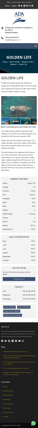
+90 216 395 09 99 (28, 291)
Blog (23, 2)
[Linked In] (24, 6)
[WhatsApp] (23, 341)
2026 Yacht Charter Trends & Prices (15, 351)
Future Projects (8, 412)
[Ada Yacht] (19, 17)
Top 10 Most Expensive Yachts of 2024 (16, 368)
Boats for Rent (27, 62)
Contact (28, 2)
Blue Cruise (7, 408)
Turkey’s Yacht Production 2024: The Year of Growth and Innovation (18, 373)
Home (9, 2)
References (7, 399)
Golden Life (23, 64)
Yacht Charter (16, 2)
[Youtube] (32, 6)
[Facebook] (19, 6)
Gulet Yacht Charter (11, 311)
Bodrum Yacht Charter (12, 315)
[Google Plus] (9, 341)
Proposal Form (19, 279)
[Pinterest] (27, 6)
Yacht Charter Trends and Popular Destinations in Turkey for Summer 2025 (19, 357)
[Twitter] (22, 6)
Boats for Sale (8, 391)
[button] (35, 98)
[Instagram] (30, 6)
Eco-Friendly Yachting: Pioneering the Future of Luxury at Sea (19, 363)
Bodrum (13, 64)
